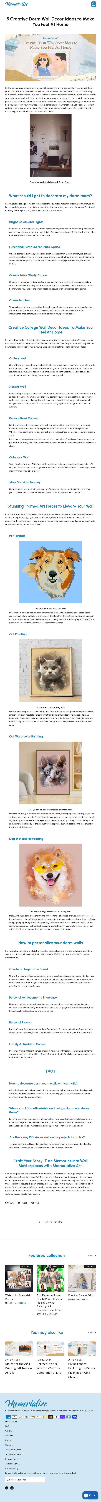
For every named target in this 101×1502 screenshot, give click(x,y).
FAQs (7, 1426)
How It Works (11, 1421)
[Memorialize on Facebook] (6, 1488)
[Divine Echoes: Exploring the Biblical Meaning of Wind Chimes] (82, 1348)
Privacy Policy (12, 1459)
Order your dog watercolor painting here (50, 911)
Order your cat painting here (50, 707)
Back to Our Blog (52, 1221)
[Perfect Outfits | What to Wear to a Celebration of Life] (50, 1348)
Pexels (68, 182)
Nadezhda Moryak (48, 182)
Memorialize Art (55, 1183)
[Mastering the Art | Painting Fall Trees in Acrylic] (19, 1348)
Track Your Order (13, 1449)
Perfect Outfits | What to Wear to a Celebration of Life (49, 1368)
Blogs (8, 1440)
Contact (9, 1445)
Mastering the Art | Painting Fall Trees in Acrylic (18, 1368)
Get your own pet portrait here (51, 608)
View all (92, 1255)
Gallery (8, 1431)
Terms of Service (13, 1463)
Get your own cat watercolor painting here (50, 809)
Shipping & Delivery (14, 1454)
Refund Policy (11, 1468)
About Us (9, 1435)
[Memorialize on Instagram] (12, 1488)
